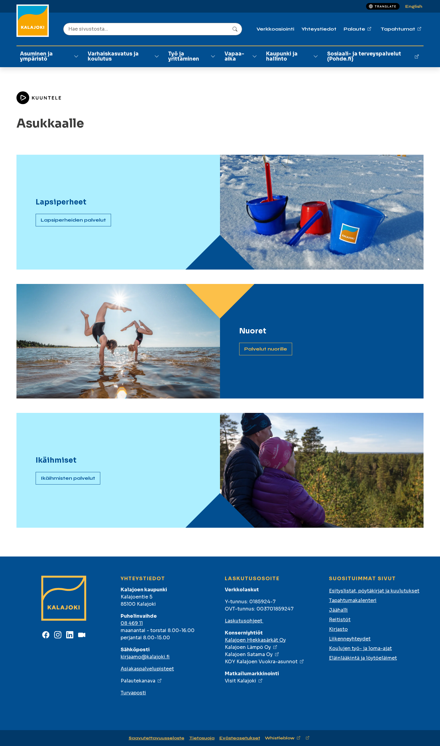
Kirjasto (338, 629)
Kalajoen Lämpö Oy (248, 647)
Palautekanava (138, 681)
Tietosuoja (202, 738)
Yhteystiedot (318, 29)
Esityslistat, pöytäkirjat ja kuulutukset (374, 591)
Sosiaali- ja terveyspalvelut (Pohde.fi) (364, 56)
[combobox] (152, 29)
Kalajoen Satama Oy (249, 654)
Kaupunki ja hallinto (282, 56)
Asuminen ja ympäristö (36, 56)
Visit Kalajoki (240, 681)
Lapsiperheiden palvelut (73, 220)
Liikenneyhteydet (350, 639)
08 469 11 (132, 623)
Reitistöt (340, 619)
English (413, 6)
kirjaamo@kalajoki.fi (145, 657)
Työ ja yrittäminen (183, 56)
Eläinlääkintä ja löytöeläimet (363, 658)
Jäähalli (338, 610)
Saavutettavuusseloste (156, 738)
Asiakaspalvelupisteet (147, 669)
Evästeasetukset (239, 738)
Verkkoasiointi (275, 29)
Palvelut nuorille (265, 349)
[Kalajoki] (32, 20)
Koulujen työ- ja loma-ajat (360, 648)
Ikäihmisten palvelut (68, 478)
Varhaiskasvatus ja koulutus (113, 56)
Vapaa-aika (234, 56)
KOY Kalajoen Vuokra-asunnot (261, 661)
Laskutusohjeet (244, 621)
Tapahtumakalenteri (353, 600)
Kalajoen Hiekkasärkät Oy (255, 640)
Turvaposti (133, 693)
